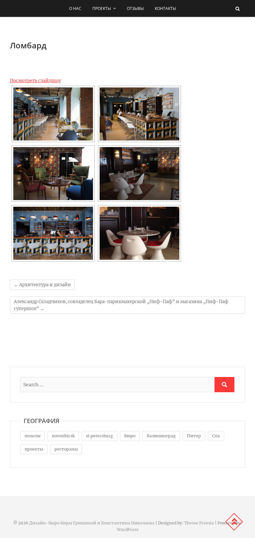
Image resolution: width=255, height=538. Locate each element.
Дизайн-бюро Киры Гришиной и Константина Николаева (91, 522)
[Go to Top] (234, 522)
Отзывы (135, 8)
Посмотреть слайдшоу (35, 80)
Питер (194, 435)
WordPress (127, 529)
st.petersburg (99, 435)
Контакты (165, 8)
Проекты (101, 8)
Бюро (129, 435)
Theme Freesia (199, 522)
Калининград (161, 435)
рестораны (66, 449)
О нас (75, 8)
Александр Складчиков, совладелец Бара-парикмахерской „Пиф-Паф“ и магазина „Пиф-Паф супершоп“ (121, 305)
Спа (216, 435)
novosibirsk (63, 435)
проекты (34, 449)
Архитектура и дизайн (42, 285)
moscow (33, 435)
